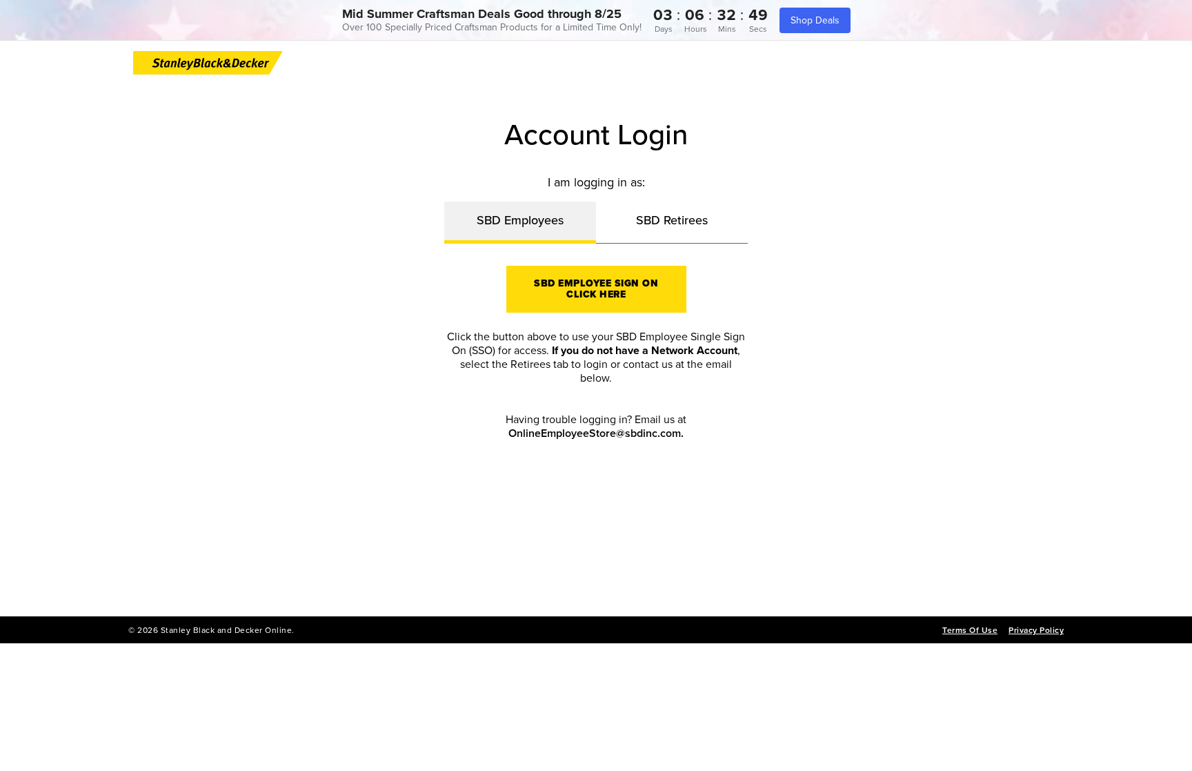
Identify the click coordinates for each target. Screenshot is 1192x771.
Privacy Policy (1036, 630)
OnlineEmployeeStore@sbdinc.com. (596, 433)
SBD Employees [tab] (520, 220)
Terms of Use (969, 630)
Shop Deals (815, 20)
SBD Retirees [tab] (672, 220)
